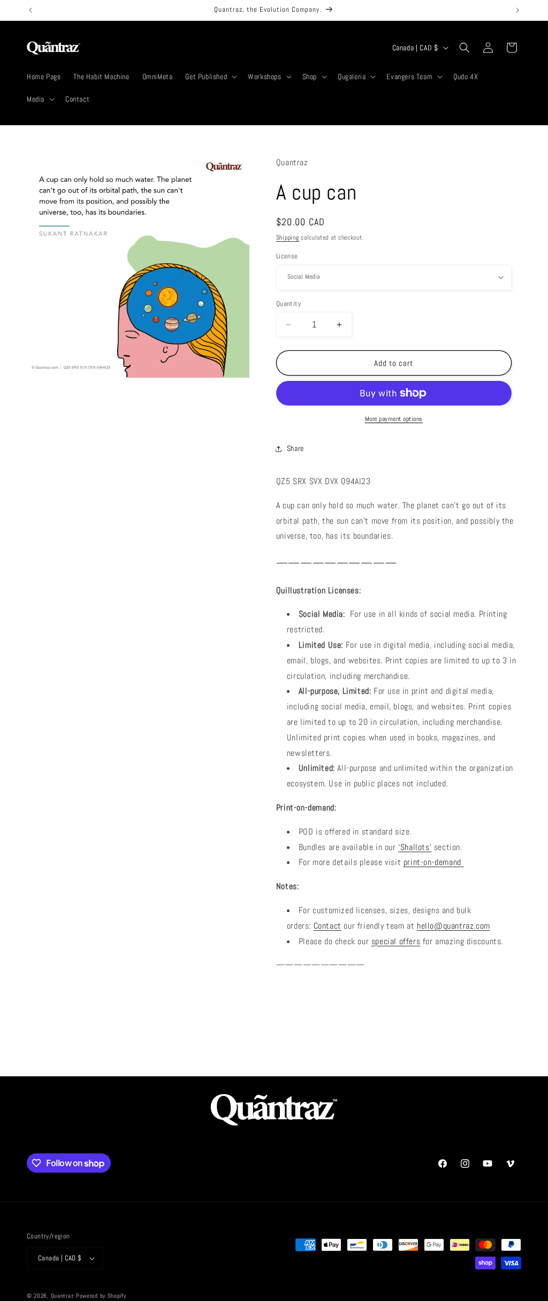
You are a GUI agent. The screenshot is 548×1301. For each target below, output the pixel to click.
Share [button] (295, 448)
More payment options (394, 419)
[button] (210, 76)
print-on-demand (434, 862)
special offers (395, 941)
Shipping (287, 237)
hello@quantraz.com (453, 925)
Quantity (288, 303)
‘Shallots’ (414, 847)
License (287, 256)
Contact (327, 925)
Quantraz (62, 1295)
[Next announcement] (517, 10)
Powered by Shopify (101, 1295)
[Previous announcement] (30, 10)
